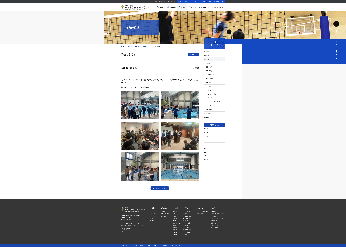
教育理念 (163, 211)
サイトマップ (125, 231)
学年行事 (210, 98)
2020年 (206, 152)
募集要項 (185, 214)
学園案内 (162, 7)
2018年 (206, 160)
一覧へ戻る (193, 54)
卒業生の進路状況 (165, 214)
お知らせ (213, 223)
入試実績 (185, 225)
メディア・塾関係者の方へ (218, 214)
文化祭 (209, 86)
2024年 (206, 136)
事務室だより (205, 7)
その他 (209, 105)
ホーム (123, 46)
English (210, 1)
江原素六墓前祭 (177, 223)
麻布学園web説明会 (188, 230)
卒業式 (174, 216)
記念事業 (152, 220)
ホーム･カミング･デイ (217, 216)
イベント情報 (186, 223)
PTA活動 (206, 117)
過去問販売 (186, 227)
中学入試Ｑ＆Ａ (187, 218)
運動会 (209, 90)
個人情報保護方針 (126, 229)
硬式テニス (211, 74)
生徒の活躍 (209, 109)
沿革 (151, 218)
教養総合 (208, 63)
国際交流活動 (209, 78)
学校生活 (183, 7)
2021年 (206, 148)
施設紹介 (152, 211)
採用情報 (213, 211)
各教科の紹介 (164, 216)
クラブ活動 (209, 71)
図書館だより (214, 220)
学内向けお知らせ (219, 7)
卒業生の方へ (171, 1)
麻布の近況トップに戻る (160, 188)
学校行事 (208, 82)
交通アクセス (183, 1)
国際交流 (206, 55)
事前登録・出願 (187, 216)
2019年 (206, 156)
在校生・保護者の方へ (159, 1)
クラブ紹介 (207, 113)
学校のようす (146, 46)
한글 (223, 1)
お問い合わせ (195, 1)
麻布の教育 (173, 7)
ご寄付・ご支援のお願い (217, 218)
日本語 (203, 1)
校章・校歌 (153, 214)
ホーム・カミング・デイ (214, 102)
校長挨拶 (152, 216)
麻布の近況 (137, 46)
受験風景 (185, 220)
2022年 (206, 144)
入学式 (174, 214)
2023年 (206, 140)
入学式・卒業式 (212, 94)
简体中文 (216, 1)
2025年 (206, 132)
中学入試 (193, 7)
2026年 (206, 129)
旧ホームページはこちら (177, 245)
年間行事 (206, 51)
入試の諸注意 (186, 211)
